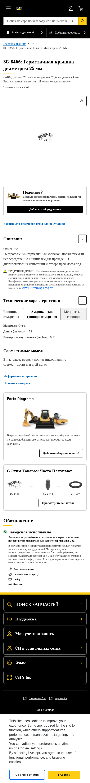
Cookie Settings (45, 710)
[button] (34, 224)
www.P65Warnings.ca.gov (37, 288)
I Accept (64, 774)
